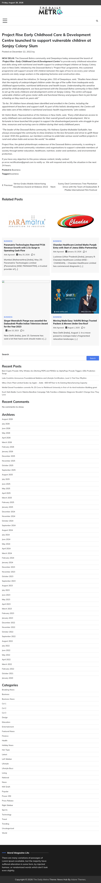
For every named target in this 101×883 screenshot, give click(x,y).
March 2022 (7, 664)
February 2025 (8, 502)
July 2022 (6, 646)
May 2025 (6, 488)
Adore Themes (78, 879)
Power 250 (6, 796)
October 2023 (7, 576)
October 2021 (7, 673)
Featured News (8, 731)
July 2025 (6, 479)
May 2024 (6, 544)
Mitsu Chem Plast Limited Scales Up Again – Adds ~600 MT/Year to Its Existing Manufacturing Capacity (44, 383)
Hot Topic (6, 750)
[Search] (97, 21)
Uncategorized (8, 828)
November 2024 (8, 516)
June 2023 (6, 595)
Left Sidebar (7, 759)
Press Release (7, 800)
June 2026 (6, 428)
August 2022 (7, 641)
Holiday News (7, 745)
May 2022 (6, 655)
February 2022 (8, 669)
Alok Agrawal (9, 255)
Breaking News (8, 690)
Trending (5, 824)
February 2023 (8, 613)
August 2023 (7, 585)
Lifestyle (5, 763)
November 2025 (8, 461)
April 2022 (6, 659)
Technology (6, 814)
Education (6, 722)
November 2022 (8, 627)
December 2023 (8, 567)
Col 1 (4, 703)
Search (5, 354)
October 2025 (7, 465)
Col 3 (4, 713)
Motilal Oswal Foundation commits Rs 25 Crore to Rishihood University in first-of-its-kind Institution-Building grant (49, 387)
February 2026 (8, 447)
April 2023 (6, 604)
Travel (4, 819)
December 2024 (8, 511)
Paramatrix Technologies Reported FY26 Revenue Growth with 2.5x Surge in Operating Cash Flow (24, 247)
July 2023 (6, 590)
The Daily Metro (41, 879)
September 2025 (9, 470)
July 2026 (6, 424)
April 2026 (6, 438)
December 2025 (8, 456)
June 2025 (6, 484)
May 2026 (6, 433)
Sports (4, 810)
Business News (8, 699)
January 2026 (7, 451)
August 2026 (7, 419)
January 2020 (7, 678)
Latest (4, 754)
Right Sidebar (7, 805)
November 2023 (8, 572)
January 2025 (7, 507)
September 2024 (9, 525)
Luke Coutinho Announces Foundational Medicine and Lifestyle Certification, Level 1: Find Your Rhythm (44, 378)
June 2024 (6, 539)
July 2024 (6, 535)
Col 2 (4, 708)
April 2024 (6, 548)
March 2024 (7, 553)
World (4, 833)
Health (4, 740)
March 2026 (7, 442)
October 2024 (7, 521)
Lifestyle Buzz (7, 768)
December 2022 (8, 622)
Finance (5, 736)
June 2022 (6, 650)
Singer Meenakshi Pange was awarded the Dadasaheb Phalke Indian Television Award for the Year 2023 (26, 323)
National (5, 777)
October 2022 (7, 632)
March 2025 (7, 498)
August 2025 (7, 474)
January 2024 (7, 562)
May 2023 (6, 599)
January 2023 (7, 618)
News (4, 782)
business (14, 173)
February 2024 (8, 558)
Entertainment (8, 727)
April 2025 (6, 493)
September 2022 (9, 636)
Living (4, 773)
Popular (5, 791)
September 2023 (9, 581)
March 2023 (7, 608)
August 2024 (7, 530)
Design (5, 717)
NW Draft (6, 787)
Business (16, 169)
